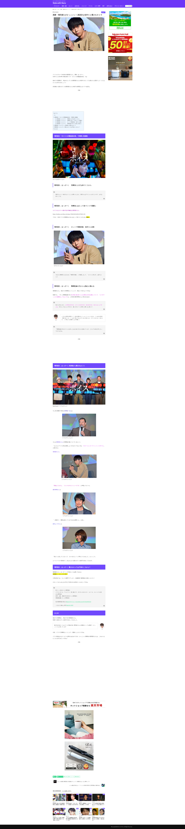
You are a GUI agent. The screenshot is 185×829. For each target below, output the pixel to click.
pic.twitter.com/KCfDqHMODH (83, 601)
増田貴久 (78, 776)
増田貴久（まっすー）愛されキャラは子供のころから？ (67, 127)
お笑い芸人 (77, 6)
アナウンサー (57, 6)
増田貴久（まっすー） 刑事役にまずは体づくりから (68, 118)
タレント (70, 6)
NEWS (66, 776)
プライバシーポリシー (119, 6)
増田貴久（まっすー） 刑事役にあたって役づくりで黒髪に (69, 120)
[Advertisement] (79, 63)
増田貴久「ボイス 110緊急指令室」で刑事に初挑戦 (66, 117)
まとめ (56, 128)
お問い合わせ (109, 6)
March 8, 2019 (69, 605)
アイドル (90, 6)
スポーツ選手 (97, 6)
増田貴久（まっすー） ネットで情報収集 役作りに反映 (69, 122)
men (55, 776)
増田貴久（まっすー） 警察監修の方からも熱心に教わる (69, 123)
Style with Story (59, 3)
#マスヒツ (72, 601)
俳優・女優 (64, 6)
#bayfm (68, 601)
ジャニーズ (84, 6)
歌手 (103, 6)
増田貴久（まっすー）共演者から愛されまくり (65, 125)
